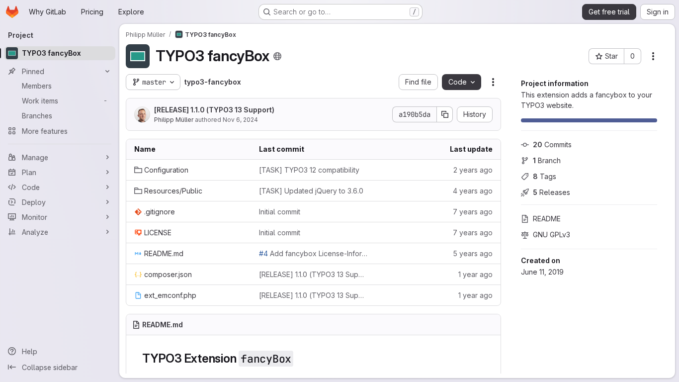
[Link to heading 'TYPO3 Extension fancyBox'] (299, 358)
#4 (263, 253)
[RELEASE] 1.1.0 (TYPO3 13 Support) (214, 109)
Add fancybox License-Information (313, 253)
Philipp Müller (173, 119)
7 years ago (473, 211)
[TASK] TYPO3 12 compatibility (309, 170)
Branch (547, 160)
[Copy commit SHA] (445, 114)
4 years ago (473, 191)
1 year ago (475, 274)
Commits (552, 144)
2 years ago (473, 170)
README (547, 218)
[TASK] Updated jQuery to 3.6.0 (311, 191)
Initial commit (279, 211)
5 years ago (473, 253)
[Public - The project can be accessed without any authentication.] (277, 56)
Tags (544, 176)
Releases (551, 192)
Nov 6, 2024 (240, 119)
